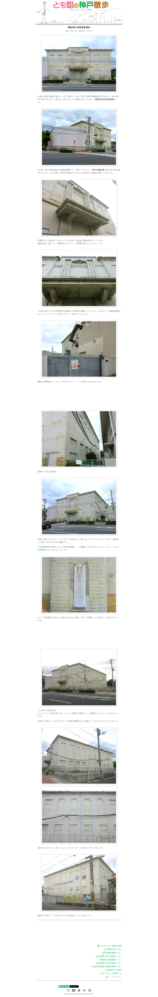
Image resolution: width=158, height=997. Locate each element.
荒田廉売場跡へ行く (113, 952)
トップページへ (115, 976)
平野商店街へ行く (114, 949)
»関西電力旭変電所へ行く (110, 959)
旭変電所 (59, 311)
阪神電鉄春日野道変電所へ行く (108, 966)
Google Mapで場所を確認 (111, 945)
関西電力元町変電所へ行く (110, 962)
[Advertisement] (79, 397)
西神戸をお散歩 (115, 969)
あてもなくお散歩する (112, 973)
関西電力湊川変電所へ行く (110, 956)
